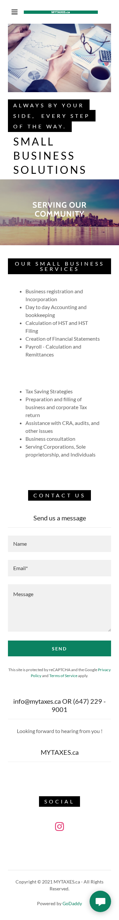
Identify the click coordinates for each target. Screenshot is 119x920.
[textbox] (59, 544)
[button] (14, 11)
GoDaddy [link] (72, 903)
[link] (61, 12)
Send (59, 648)
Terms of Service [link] (63, 675)
